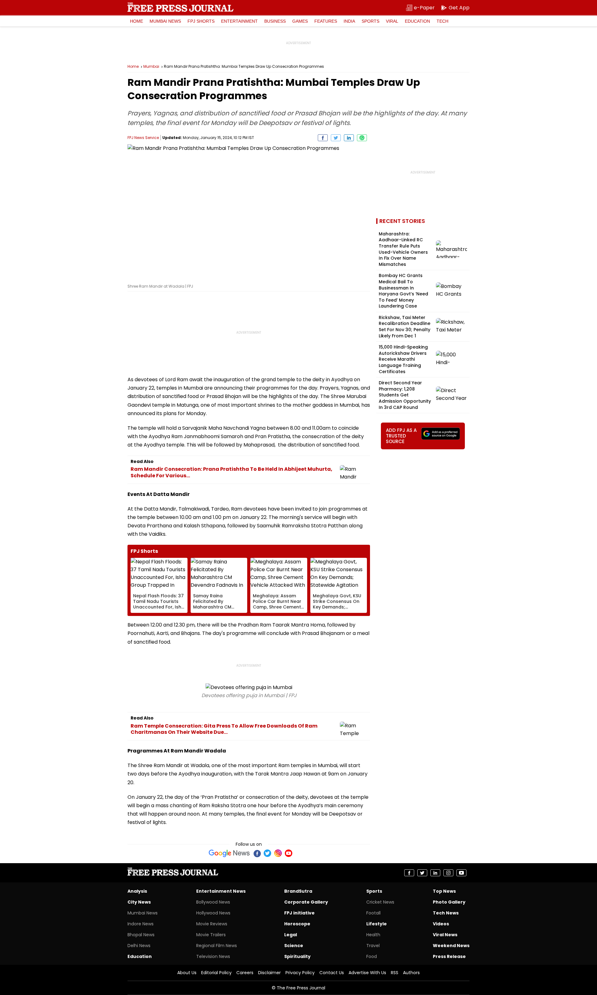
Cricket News (380, 902)
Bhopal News (141, 935)
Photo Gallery (449, 902)
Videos (441, 924)
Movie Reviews (211, 924)
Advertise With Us (367, 973)
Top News (444, 891)
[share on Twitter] (336, 137)
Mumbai (151, 66)
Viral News (445, 935)
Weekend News (451, 945)
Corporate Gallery (306, 902)
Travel (373, 945)
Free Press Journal (180, 7)
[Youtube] (288, 853)
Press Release (449, 956)
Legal (290, 935)
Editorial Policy (216, 973)
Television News (213, 956)
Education (417, 21)
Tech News (446, 913)
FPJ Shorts (201, 21)
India (349, 21)
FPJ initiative (299, 913)
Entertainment (239, 21)
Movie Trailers (211, 935)
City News (139, 902)
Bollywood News (213, 902)
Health (373, 935)
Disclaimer (269, 973)
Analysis (137, 891)
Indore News (140, 924)
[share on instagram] (448, 872)
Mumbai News (165, 21)
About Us (187, 973)
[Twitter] (267, 853)
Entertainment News (221, 891)
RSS (394, 973)
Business (275, 21)
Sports (370, 21)
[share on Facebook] (323, 137)
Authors (411, 973)
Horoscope (297, 924)
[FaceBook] (257, 853)
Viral (392, 21)
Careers (244, 973)
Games (300, 21)
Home (136, 21)
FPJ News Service (143, 137)
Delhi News (138, 945)
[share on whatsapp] (362, 137)
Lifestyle (376, 924)
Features (325, 21)
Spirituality (297, 956)
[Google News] (229, 853)
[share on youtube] (461, 872)
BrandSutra (298, 891)
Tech (442, 21)
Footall (373, 913)
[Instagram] (278, 853)
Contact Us (331, 973)
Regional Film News (216, 945)
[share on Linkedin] (349, 137)
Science (293, 945)
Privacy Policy (300, 973)
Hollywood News (213, 913)
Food (371, 956)
